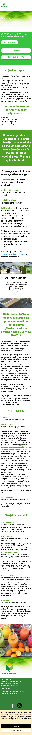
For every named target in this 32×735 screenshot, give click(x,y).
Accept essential (16, 731)
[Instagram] (19, 705)
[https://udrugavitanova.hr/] (4, 5)
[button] (30, 5)
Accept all (16, 726)
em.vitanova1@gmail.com (12, 254)
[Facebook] (12, 705)
